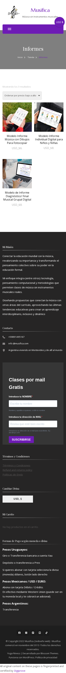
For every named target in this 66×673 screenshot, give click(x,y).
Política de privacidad (46, 657)
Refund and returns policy (17, 470)
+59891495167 (16, 336)
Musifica (40, 10)
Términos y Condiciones (16, 465)
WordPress (28, 657)
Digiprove (19, 670)
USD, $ (18, 499)
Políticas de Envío (13, 474)
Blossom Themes (49, 653)
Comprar (17, 121)
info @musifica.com (18, 343)
